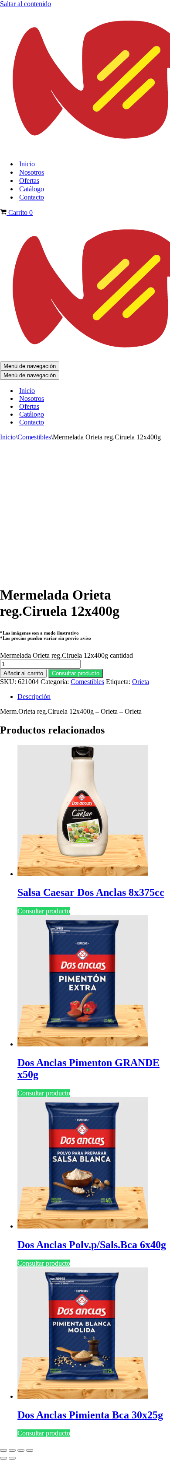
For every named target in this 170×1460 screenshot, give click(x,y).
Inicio (27, 164)
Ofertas (29, 180)
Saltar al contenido (25, 3)
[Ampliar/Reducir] (3, 1450)
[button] (75, 673)
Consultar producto (75, 673)
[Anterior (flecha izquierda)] (3, 1458)
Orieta (140, 681)
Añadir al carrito (23, 673)
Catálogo (31, 189)
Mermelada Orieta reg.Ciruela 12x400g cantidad (66, 655)
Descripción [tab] (34, 696)
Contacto (31, 197)
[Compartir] (20, 1450)
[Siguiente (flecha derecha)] (12, 1458)
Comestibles (34, 437)
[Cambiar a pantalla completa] (12, 1450)
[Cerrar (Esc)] (29, 1450)
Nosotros (31, 172)
